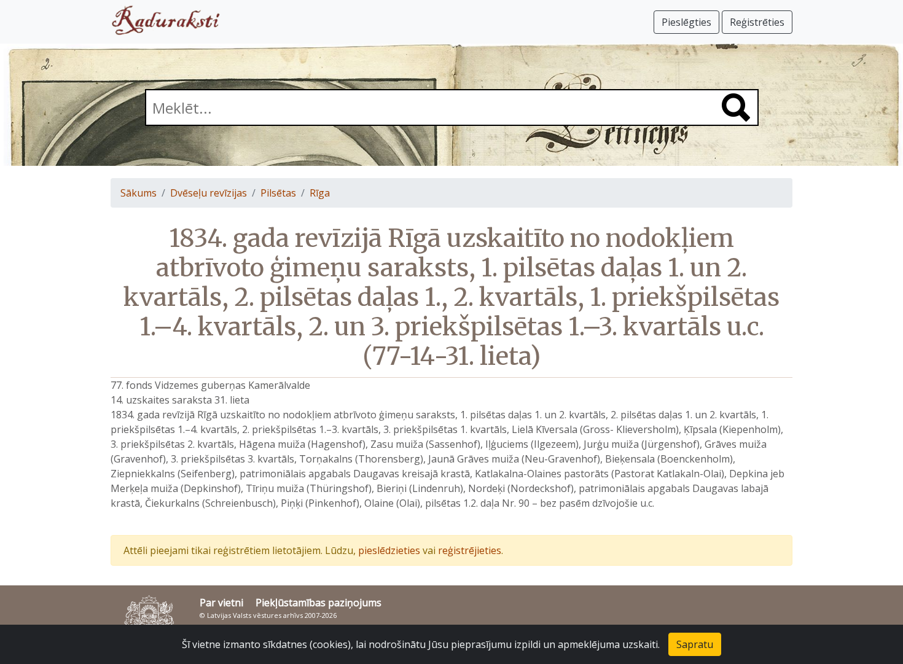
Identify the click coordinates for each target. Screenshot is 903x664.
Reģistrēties (757, 22)
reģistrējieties (469, 550)
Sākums (138, 193)
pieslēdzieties (389, 550)
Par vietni (221, 602)
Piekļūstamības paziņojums (318, 602)
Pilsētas (278, 193)
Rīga (320, 193)
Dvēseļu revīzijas (208, 193)
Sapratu (694, 644)
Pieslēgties (686, 22)
